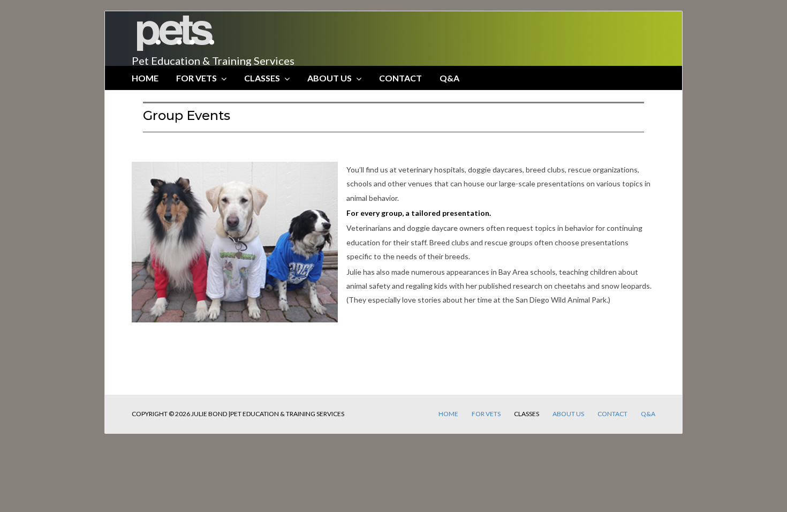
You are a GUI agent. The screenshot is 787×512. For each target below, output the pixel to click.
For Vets (196, 78)
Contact (400, 78)
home (145, 78)
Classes (262, 78)
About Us (329, 78)
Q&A (449, 78)
